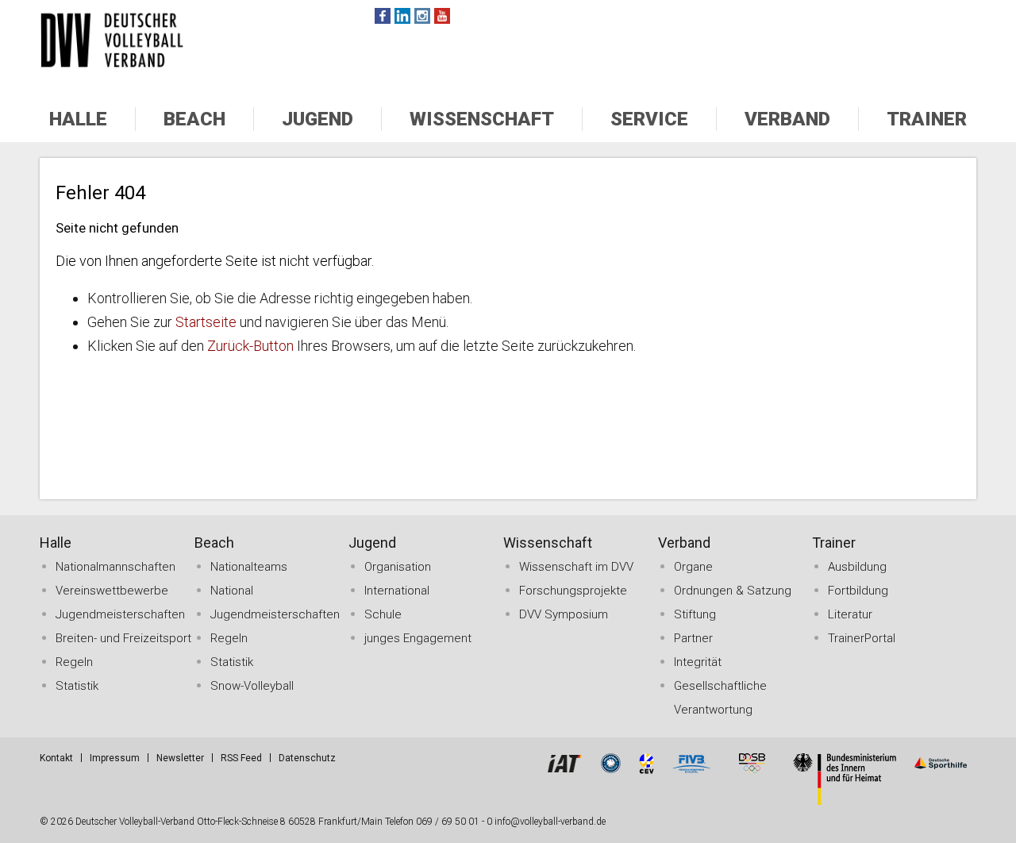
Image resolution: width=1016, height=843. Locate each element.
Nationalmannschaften (115, 567)
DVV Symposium (563, 614)
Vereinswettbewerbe (112, 590)
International (396, 590)
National (231, 590)
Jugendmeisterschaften (120, 614)
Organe (693, 567)
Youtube (442, 16)
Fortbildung (858, 590)
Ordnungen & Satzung (732, 590)
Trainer (927, 119)
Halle (78, 119)
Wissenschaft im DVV (576, 567)
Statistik (77, 686)
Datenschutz (307, 758)
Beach (194, 119)
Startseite (206, 322)
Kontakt (56, 758)
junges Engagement (417, 638)
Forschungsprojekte (573, 590)
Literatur (850, 614)
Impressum (115, 758)
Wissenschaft (482, 119)
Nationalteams (248, 567)
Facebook (383, 16)
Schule (383, 614)
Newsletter (180, 758)
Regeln (74, 662)
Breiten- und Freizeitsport (123, 638)
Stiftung (695, 614)
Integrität (698, 662)
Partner (693, 638)
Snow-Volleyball (252, 686)
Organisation (397, 567)
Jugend (317, 119)
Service (649, 119)
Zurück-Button (250, 345)
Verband (787, 119)
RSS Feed (241, 758)
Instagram (422, 16)
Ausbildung (857, 567)
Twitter (402, 16)
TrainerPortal (861, 638)
